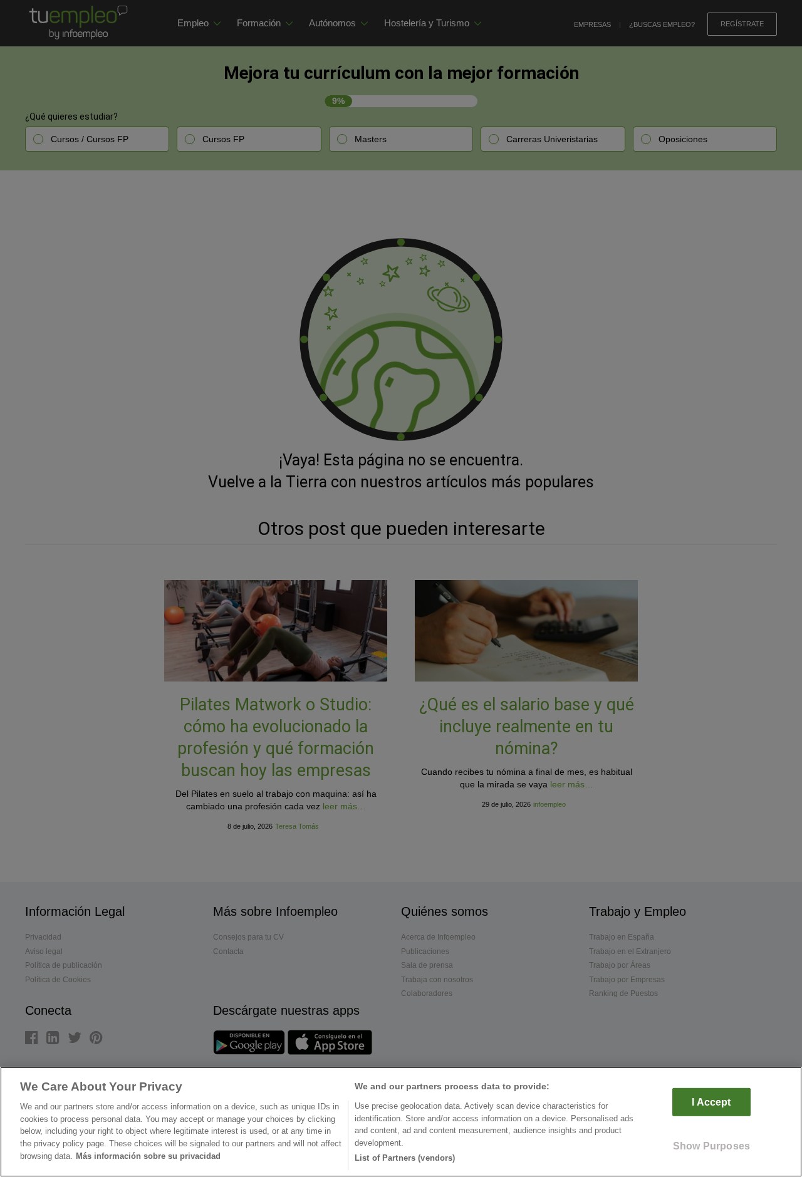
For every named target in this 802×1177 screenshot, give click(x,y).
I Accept (711, 1102)
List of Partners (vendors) (405, 1158)
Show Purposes (711, 1146)
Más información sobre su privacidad (148, 1156)
